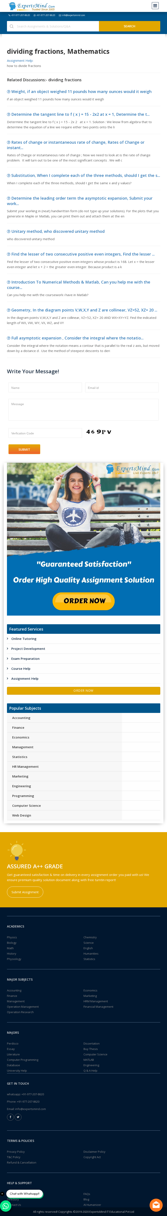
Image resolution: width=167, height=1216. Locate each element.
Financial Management (98, 1007)
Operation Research (20, 1012)
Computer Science (26, 805)
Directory (13, 1199)
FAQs (87, 1194)
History (11, 953)
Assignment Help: (20, 60)
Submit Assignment (25, 892)
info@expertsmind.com (73, 15)
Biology (12, 943)
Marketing (20, 776)
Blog (86, 1199)
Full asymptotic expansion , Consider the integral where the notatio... (77, 338)
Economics (20, 737)
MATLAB (89, 1060)
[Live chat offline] (156, 1205)
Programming (23, 796)
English (88, 948)
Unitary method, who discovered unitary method (58, 231)
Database (13, 1065)
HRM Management (96, 1001)
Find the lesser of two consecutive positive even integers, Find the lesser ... (83, 254)
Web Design (21, 815)
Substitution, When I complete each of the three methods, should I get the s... (85, 175)
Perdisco (12, 1043)
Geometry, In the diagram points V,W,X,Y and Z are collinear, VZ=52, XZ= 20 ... (84, 310)
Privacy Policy (16, 1152)
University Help (17, 1071)
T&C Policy (13, 1157)
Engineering (21, 786)
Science (89, 943)
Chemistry (90, 937)
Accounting (21, 718)
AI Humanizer (92, 1205)
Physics (12, 937)
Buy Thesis (91, 1049)
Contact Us (14, 1205)
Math (10, 948)
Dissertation (92, 1043)
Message (17, 404)
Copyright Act (92, 1157)
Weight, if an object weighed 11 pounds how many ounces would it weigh (81, 91)
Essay (11, 1049)
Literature (13, 1054)
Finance (18, 727)
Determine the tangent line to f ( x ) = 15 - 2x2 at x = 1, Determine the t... (80, 114)
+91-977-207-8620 (20, 15)
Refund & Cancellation (21, 1162)
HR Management (25, 766)
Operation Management (23, 1007)
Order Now (83, 690)
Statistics (19, 757)
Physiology (14, 959)
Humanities (91, 953)
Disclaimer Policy (94, 1152)
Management (22, 747)
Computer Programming (22, 1060)
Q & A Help (90, 1071)
